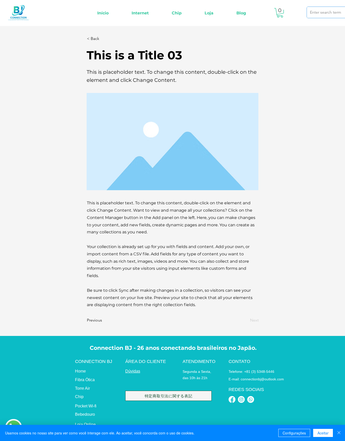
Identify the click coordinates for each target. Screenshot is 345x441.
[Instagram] (241, 399)
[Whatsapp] (250, 399)
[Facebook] (232, 399)
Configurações (294, 432)
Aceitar (323, 432)
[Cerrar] (339, 433)
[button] (140, 13)
